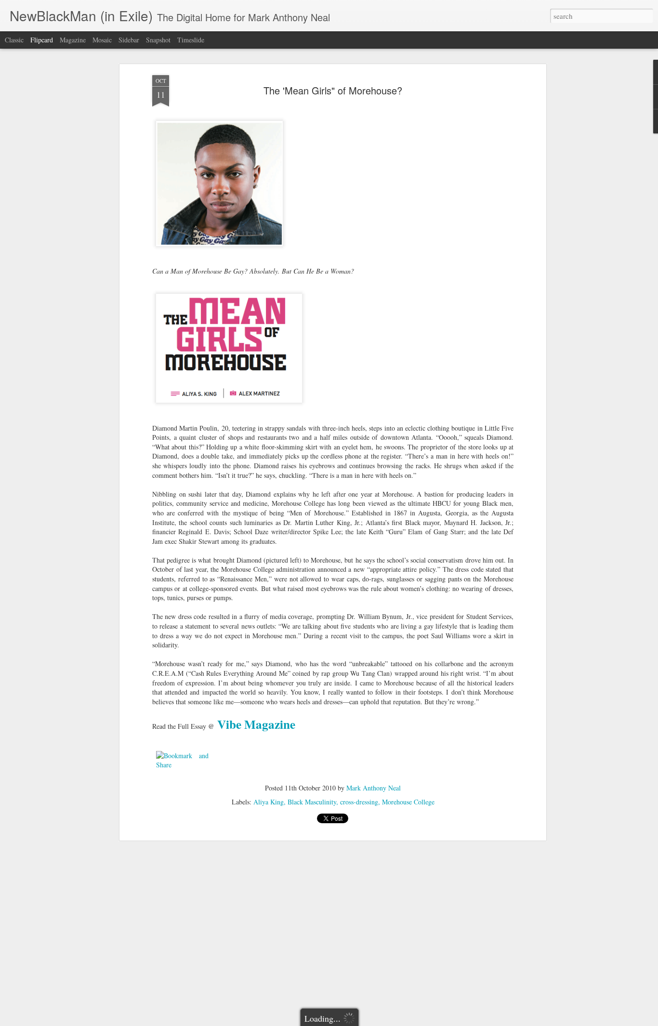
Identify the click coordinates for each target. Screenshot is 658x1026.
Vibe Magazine (256, 724)
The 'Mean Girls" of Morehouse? (332, 90)
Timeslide (190, 39)
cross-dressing (359, 801)
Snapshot (158, 39)
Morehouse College (408, 801)
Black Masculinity (312, 801)
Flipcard (41, 39)
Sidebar (128, 39)
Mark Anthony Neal (373, 787)
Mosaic (102, 39)
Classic (14, 39)
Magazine (73, 39)
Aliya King (268, 801)
